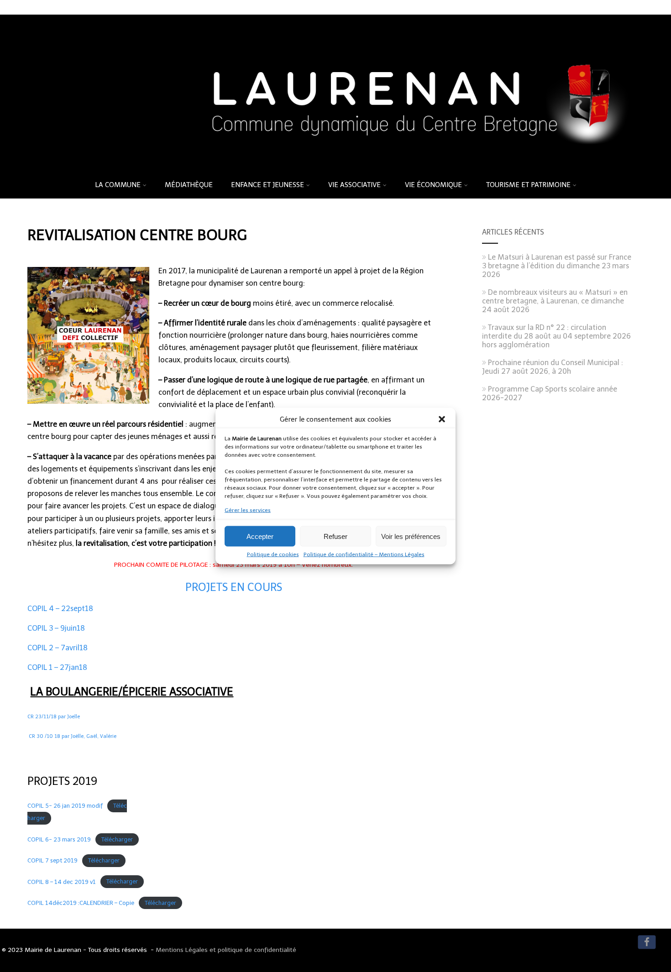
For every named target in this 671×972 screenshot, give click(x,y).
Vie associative (354, 185)
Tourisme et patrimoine (528, 185)
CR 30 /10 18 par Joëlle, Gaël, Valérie (72, 736)
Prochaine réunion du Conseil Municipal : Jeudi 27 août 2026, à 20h (552, 367)
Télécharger (117, 839)
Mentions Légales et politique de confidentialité (226, 950)
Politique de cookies (273, 554)
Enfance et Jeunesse (267, 185)
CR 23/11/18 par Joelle (53, 717)
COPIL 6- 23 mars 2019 (59, 839)
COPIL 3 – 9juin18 (56, 628)
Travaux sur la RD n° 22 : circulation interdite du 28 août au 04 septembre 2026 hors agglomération (556, 336)
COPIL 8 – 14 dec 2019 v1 (61, 881)
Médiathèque (189, 185)
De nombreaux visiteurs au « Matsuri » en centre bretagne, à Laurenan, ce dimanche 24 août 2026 (555, 301)
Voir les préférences (410, 536)
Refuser (335, 536)
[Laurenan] (335, 168)
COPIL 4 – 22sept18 (60, 608)
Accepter (259, 536)
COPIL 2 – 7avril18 (57, 647)
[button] (441, 419)
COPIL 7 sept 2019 (52, 860)
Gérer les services (248, 510)
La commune (118, 185)
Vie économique (433, 185)
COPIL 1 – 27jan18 (57, 667)
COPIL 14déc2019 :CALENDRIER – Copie (80, 902)
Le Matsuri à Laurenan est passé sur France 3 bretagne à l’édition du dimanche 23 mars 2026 (556, 266)
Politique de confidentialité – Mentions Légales (364, 554)
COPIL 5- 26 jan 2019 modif (65, 805)
